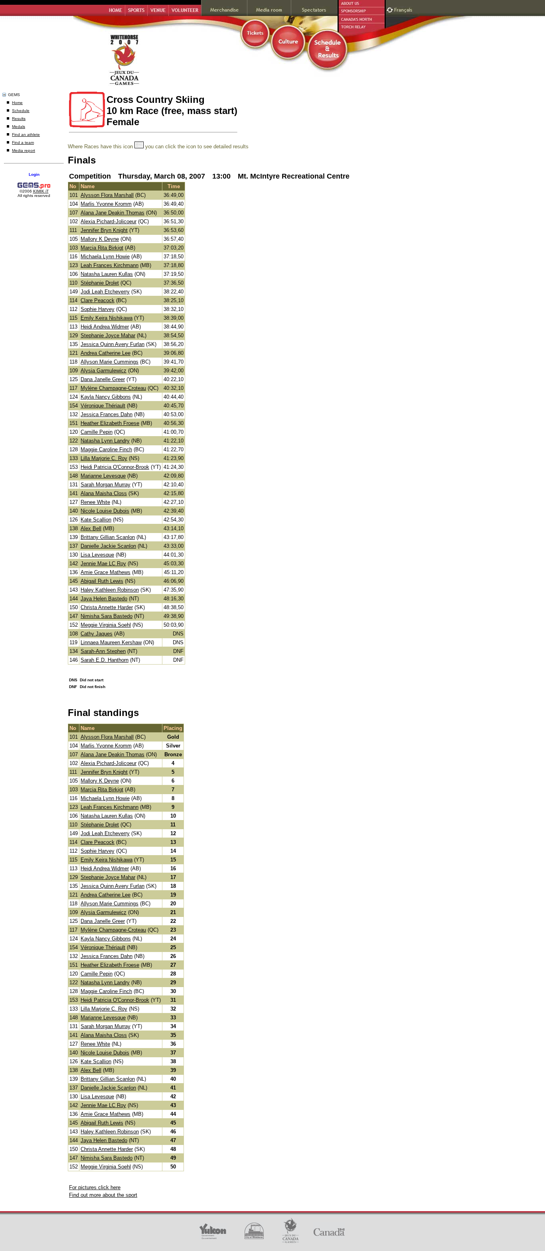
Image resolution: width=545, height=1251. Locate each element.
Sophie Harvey (98, 309)
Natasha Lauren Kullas (107, 274)
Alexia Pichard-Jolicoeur (108, 221)
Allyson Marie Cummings (109, 362)
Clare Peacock (98, 300)
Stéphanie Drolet (100, 283)
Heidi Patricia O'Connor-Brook (115, 467)
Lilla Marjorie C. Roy (104, 458)
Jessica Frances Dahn (106, 414)
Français (404, 9)
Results (19, 118)
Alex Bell (91, 528)
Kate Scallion (96, 520)
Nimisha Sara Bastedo (106, 616)
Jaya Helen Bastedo (104, 599)
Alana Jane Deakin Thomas (112, 213)
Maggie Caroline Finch (106, 449)
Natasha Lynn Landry (105, 441)
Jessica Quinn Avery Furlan (112, 344)
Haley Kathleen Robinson (110, 590)
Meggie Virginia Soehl (106, 625)
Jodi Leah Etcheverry (105, 292)
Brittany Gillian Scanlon (108, 537)
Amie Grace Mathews (105, 572)
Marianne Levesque (103, 476)
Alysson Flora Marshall (107, 195)
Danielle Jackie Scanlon (108, 546)
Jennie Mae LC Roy (103, 563)
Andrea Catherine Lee (105, 353)
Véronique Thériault (103, 406)
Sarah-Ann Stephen (103, 651)
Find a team (23, 142)
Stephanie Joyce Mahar (108, 335)
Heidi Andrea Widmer (105, 327)
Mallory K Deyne (100, 239)
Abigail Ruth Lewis (102, 581)
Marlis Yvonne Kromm (106, 204)
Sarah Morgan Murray (105, 485)
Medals (18, 126)
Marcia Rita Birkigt (102, 248)
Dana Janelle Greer (103, 379)
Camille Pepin (97, 432)
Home (17, 102)
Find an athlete (26, 134)
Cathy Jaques (97, 634)
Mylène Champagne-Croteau (113, 388)
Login (34, 174)
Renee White (95, 502)
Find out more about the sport (103, 1195)
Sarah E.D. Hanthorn (104, 660)
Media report (23, 150)
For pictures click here (94, 1187)
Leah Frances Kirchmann (109, 265)
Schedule (21, 110)
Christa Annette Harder (107, 607)
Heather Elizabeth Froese (110, 423)
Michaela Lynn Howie (105, 257)
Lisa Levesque (97, 555)
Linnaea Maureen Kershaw (111, 642)
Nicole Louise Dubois (105, 511)
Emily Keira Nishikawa (106, 318)
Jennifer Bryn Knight (104, 230)
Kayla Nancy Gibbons (106, 397)
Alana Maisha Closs (104, 493)
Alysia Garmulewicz (103, 371)
